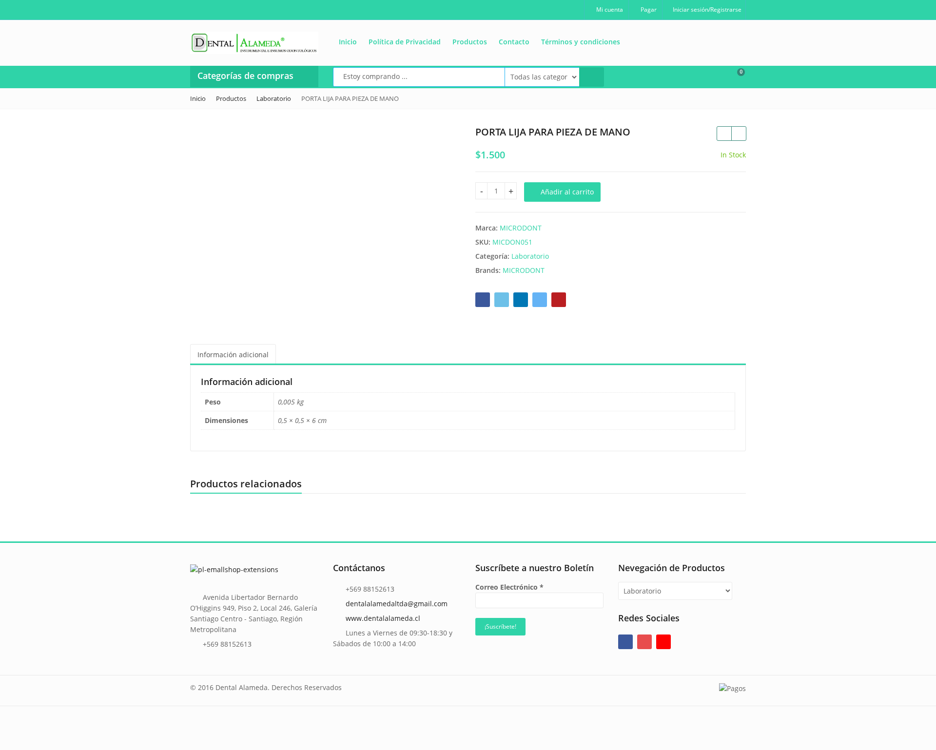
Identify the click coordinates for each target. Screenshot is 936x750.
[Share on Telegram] (539, 299)
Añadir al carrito (567, 191)
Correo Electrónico (509, 587)
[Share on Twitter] (501, 299)
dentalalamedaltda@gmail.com (397, 603)
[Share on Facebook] (482, 299)
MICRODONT (521, 227)
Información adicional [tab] (233, 354)
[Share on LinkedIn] (520, 299)
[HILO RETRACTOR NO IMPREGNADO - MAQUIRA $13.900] (724, 133)
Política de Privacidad (405, 41)
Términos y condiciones (580, 41)
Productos (469, 41)
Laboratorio (530, 256)
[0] (734, 76)
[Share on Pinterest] (558, 299)
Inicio (348, 41)
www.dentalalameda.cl (383, 618)
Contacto (514, 41)
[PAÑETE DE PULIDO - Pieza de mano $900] (738, 133)
